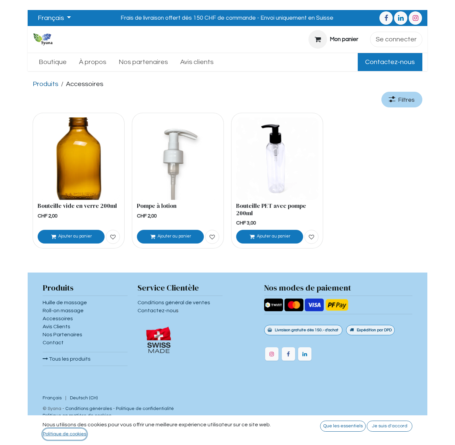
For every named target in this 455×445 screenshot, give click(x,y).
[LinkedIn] (400, 18)
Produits (45, 84)
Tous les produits (69, 359)
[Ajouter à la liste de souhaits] (113, 237)
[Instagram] (415, 18)
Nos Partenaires (62, 334)
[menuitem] (53, 62)
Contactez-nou (157, 310)
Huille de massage (65, 302)
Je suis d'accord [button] (389, 426)
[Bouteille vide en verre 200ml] (79, 158)
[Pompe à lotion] (178, 158)
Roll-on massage (63, 310)
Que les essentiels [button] (343, 426)
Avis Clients (56, 326)
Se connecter (396, 39)
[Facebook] (386, 18)
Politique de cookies (64, 434)
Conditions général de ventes (174, 302)
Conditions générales (88, 408)
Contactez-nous (390, 62)
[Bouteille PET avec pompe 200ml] (277, 158)
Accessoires (58, 318)
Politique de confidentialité (145, 408)
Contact (53, 342)
